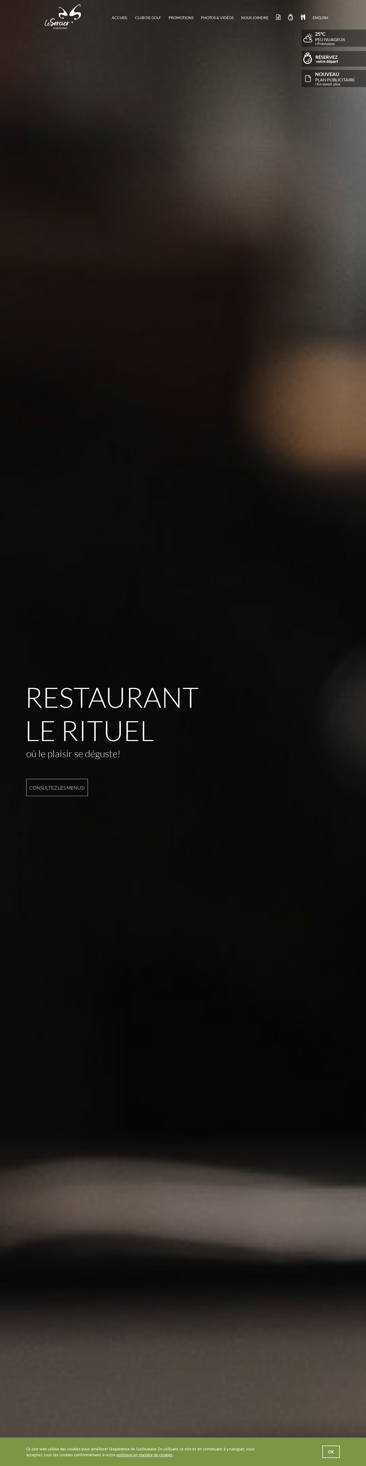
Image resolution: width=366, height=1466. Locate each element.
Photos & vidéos (217, 17)
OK (331, 1451)
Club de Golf (148, 17)
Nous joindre (254, 17)
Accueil (120, 17)
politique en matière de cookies (145, 1454)
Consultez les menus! (57, 788)
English (320, 17)
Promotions (181, 17)
